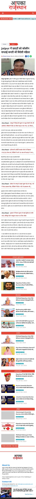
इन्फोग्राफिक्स (17, 371)
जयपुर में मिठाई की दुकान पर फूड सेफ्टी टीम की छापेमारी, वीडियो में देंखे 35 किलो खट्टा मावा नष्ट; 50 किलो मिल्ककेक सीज (18, 125)
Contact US (6, 482)
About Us (6, 465)
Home (4, 44)
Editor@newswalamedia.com (25, 484)
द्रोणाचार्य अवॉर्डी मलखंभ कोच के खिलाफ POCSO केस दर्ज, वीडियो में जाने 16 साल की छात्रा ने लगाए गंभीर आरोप (17, 152)
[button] (3, 13)
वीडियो (18, 409)
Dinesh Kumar (6, 56)
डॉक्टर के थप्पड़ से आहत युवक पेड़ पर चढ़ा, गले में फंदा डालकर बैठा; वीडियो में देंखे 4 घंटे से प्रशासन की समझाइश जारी (18, 186)
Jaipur (13, 44)
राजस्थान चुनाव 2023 (18, 257)
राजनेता (18, 333)
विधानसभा (18, 295)
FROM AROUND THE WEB (10, 446)
